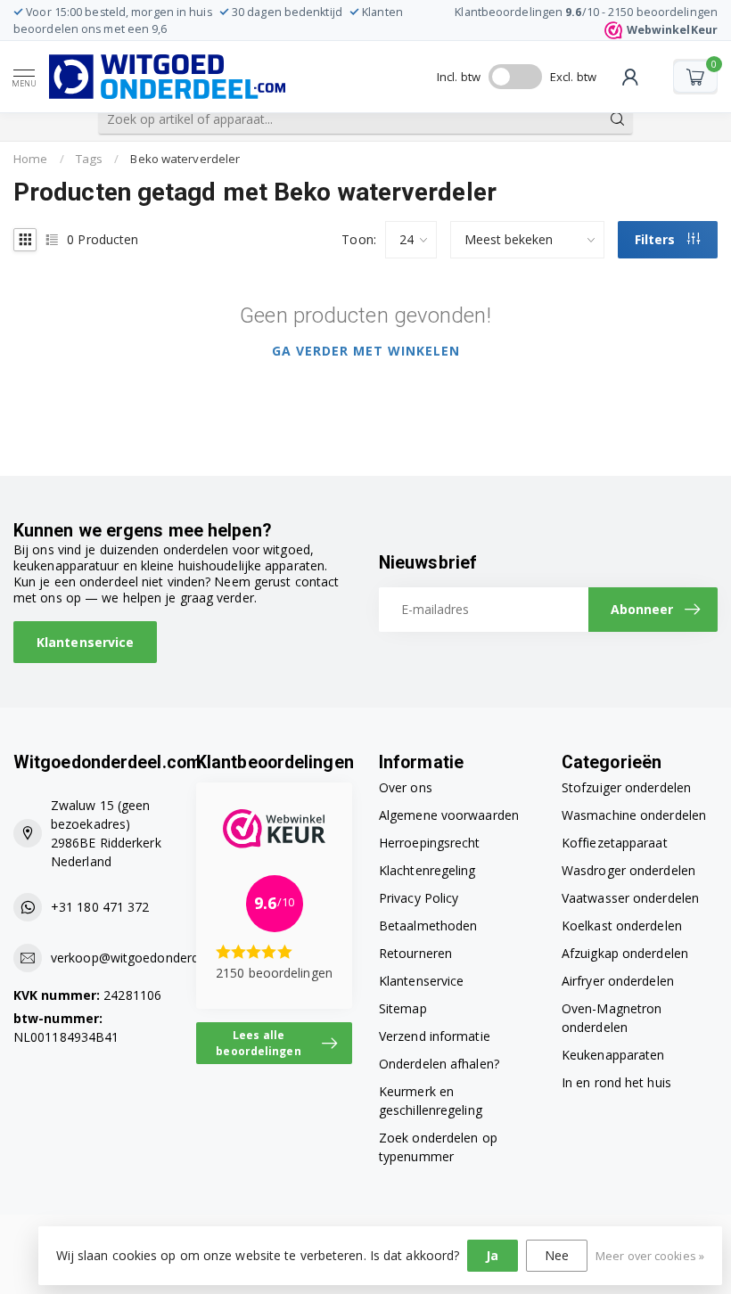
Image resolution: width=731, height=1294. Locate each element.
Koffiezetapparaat (615, 842)
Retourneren (415, 953)
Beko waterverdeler (185, 159)
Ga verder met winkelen (366, 350)
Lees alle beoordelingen (258, 1043)
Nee (557, 1255)
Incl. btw (458, 77)
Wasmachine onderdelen (634, 815)
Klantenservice (85, 642)
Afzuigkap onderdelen (625, 953)
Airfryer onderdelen (618, 980)
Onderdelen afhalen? (439, 1063)
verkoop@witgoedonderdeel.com (148, 957)
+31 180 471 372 (100, 906)
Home (30, 159)
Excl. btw (573, 77)
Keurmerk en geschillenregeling (430, 1100)
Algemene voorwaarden (449, 815)
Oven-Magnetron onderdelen (611, 1018)
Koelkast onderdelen (622, 925)
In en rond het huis (616, 1082)
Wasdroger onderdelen (628, 870)
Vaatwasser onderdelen (630, 897)
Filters (656, 239)
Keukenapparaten (613, 1054)
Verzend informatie (434, 1036)
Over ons (405, 787)
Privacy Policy (418, 897)
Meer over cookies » (649, 1256)
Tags (89, 159)
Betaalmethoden (428, 925)
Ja (492, 1255)
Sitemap (403, 1008)
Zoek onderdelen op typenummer (438, 1147)
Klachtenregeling (427, 870)
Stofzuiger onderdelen (626, 787)
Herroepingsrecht (429, 842)
